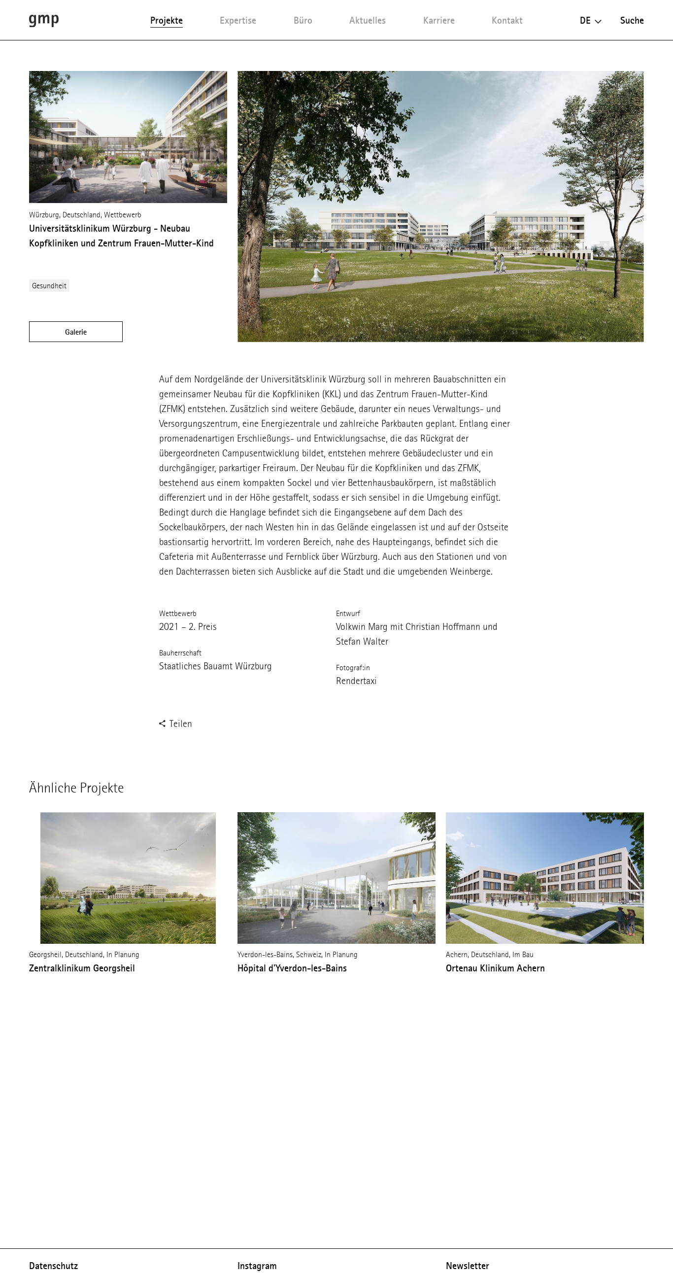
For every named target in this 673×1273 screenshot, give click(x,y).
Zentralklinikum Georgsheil (82, 968)
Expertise (238, 20)
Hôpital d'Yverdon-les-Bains (292, 968)
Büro (303, 20)
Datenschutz (53, 1266)
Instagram (257, 1266)
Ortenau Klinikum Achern (495, 968)
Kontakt (507, 20)
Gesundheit (49, 285)
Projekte (166, 20)
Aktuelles (367, 20)
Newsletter (467, 1266)
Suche (632, 20)
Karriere (439, 20)
